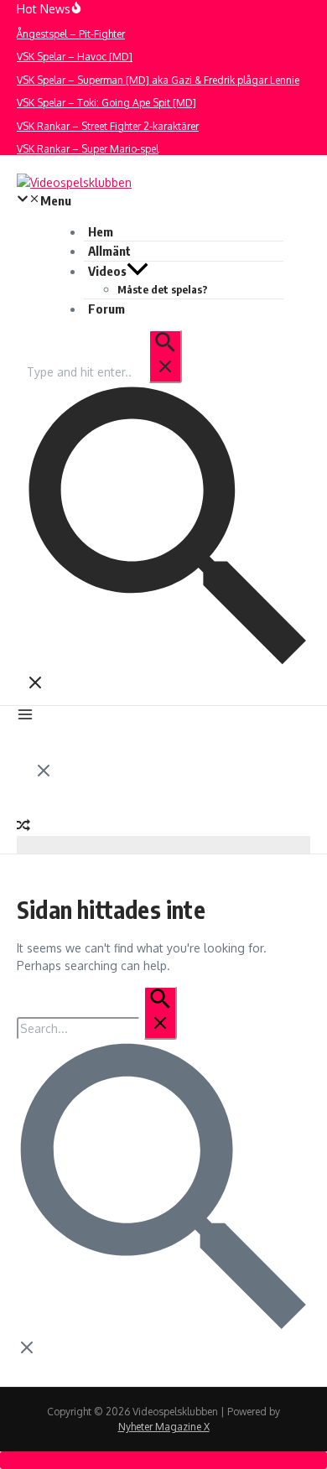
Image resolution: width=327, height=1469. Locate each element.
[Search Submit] (165, 356)
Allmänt (109, 250)
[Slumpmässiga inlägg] (23, 827)
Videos (107, 270)
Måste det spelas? (162, 289)
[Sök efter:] (103, 372)
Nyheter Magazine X (164, 1426)
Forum (106, 308)
